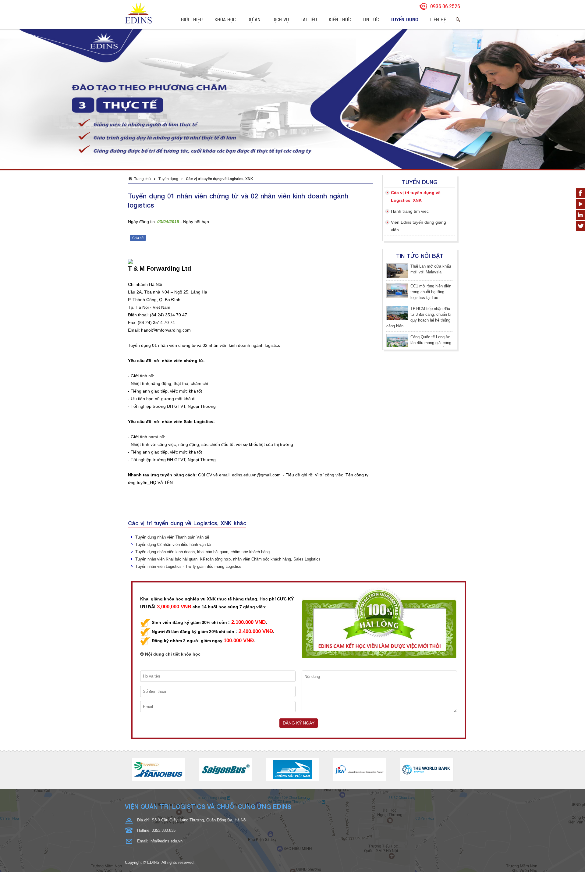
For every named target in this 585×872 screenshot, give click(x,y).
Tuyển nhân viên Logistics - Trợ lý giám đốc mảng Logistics (188, 467)
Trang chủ (142, 80)
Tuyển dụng (168, 80)
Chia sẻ (138, 139)
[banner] (292, 12)
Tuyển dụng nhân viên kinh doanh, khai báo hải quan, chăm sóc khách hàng (202, 452)
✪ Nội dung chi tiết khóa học (170, 555)
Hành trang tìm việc (410, 112)
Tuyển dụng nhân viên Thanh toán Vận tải (172, 438)
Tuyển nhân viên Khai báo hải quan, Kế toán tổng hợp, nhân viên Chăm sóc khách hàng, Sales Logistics (228, 460)
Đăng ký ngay (298, 624)
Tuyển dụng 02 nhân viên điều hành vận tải (173, 445)
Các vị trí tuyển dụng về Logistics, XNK (219, 80)
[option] (158, 670)
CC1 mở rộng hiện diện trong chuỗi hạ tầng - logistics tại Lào (430, 173)
